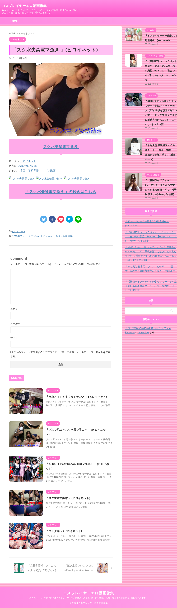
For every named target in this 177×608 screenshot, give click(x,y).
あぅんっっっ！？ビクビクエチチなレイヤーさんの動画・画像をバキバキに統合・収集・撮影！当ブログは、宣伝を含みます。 (88, 598)
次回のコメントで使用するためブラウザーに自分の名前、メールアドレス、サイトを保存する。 (60, 354)
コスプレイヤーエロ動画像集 (24, 6)
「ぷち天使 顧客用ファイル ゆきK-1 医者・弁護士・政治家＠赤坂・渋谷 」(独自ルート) (150, 270)
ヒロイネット (28, 161)
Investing (143, 332)
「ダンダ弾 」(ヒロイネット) (64, 531)
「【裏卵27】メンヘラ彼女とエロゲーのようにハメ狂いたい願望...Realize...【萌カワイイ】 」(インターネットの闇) (161, 70)
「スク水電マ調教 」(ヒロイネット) (68, 498)
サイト (14, 337)
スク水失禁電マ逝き (61, 146)
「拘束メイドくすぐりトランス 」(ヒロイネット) (76, 396)
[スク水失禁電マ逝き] (22, 178)
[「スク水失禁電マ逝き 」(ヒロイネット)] (69, 219)
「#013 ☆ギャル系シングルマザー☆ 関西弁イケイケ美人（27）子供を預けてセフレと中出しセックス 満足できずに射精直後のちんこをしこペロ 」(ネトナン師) (151, 253)
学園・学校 (26, 170)
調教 (36, 170)
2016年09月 (18, 236)
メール (15, 323)
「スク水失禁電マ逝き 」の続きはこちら (60, 191)
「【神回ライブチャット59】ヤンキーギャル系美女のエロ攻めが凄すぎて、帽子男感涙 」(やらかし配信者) (151, 285)
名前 (13, 309)
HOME (14, 21)
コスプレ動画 (47, 170)
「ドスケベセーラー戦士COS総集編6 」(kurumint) (147, 223)
